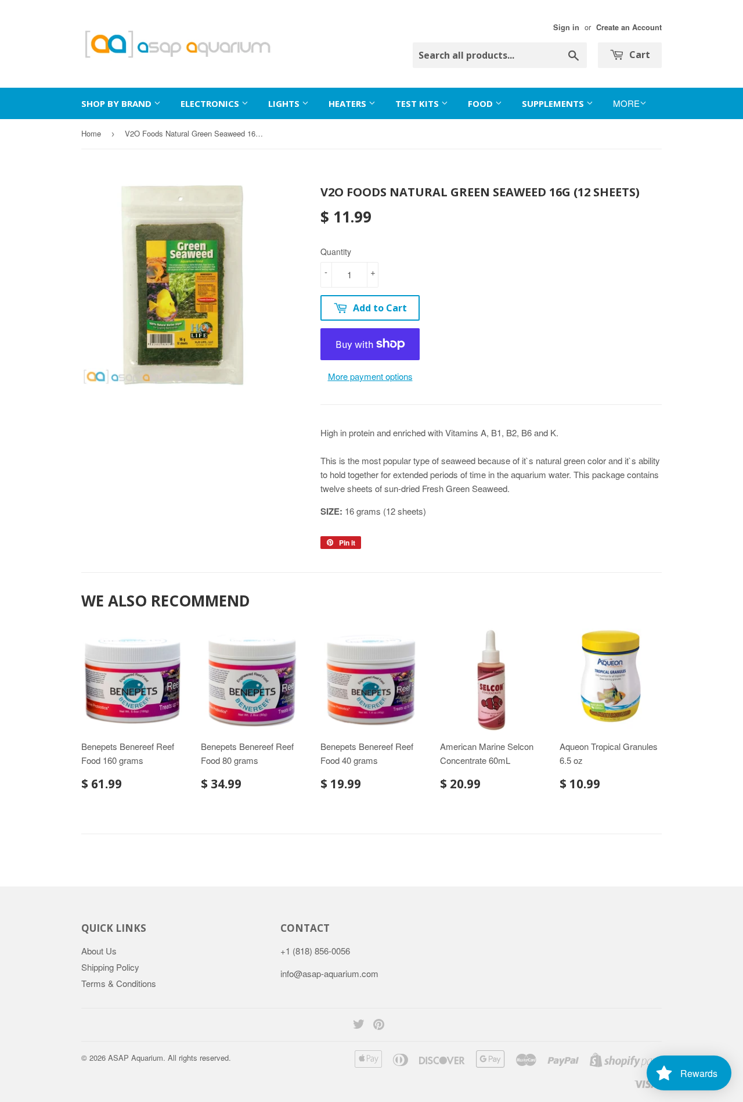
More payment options (370, 376)
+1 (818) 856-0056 (315, 951)
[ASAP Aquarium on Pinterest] (379, 1025)
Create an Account (629, 27)
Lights (285, 103)
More (626, 103)
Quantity (335, 251)
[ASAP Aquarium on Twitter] (359, 1025)
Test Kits (418, 103)
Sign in (566, 27)
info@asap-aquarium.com (329, 973)
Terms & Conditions (118, 983)
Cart (638, 54)
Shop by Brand (117, 103)
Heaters (349, 103)
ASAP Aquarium (135, 1057)
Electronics (211, 103)
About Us (99, 951)
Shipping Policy (110, 967)
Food (481, 103)
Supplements (554, 103)
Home (91, 133)
